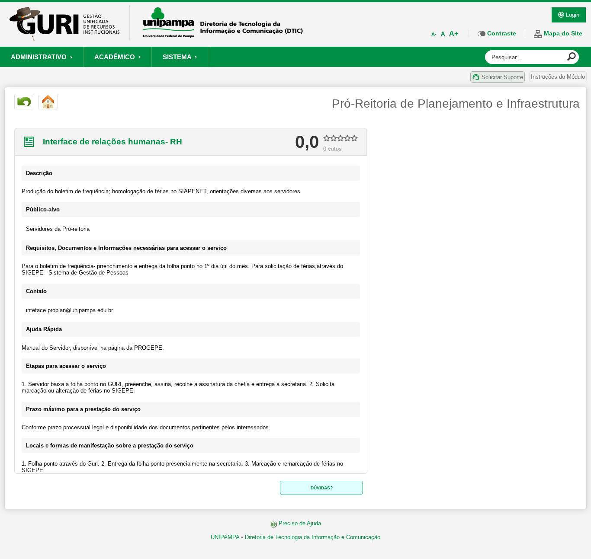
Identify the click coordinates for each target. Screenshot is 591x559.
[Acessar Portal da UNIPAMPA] (223, 35)
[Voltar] (24, 101)
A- (434, 34)
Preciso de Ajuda (299, 523)
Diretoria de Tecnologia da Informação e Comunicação (312, 537)
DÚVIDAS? (322, 488)
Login (571, 15)
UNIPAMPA (225, 537)
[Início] (48, 101)
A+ (453, 33)
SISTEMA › (180, 57)
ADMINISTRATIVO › (41, 57)
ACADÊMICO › (117, 57)
